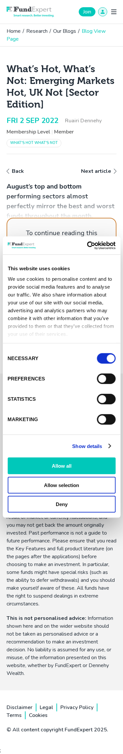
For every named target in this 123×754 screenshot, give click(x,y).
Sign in (102, 11)
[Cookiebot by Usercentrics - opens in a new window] (87, 245)
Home (14, 31)
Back (18, 171)
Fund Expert (30, 12)
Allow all (62, 466)
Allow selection (61, 485)
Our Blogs (64, 31)
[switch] (106, 379)
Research (37, 31)
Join (87, 11)
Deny (62, 504)
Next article (96, 171)
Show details (87, 446)
